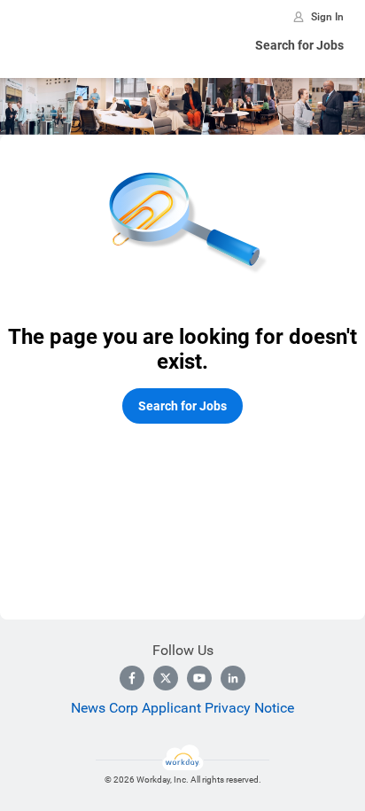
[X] (165, 678)
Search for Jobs (299, 45)
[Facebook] (132, 678)
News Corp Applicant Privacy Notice (182, 707)
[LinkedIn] (233, 678)
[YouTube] (199, 678)
